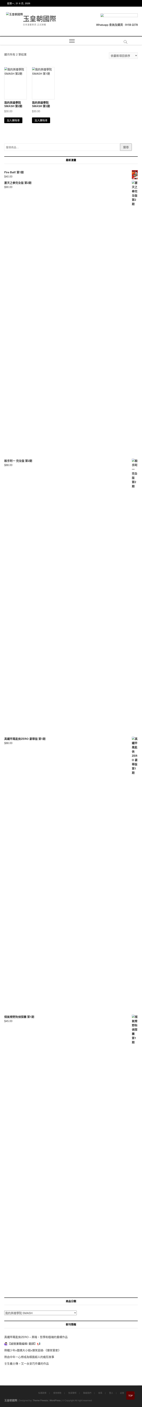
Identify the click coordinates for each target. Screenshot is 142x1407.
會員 (100, 1392)
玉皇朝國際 (39, 19)
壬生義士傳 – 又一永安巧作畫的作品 (26, 1363)
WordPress (55, 1400)
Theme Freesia (40, 1400)
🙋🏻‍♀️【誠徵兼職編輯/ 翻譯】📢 (22, 1343)
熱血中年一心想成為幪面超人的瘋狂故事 (29, 1357)
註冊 (122, 1392)
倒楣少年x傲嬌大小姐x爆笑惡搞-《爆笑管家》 (32, 1350)
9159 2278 (131, 25)
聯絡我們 (87, 1392)
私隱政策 (42, 1392)
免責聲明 (72, 1392)
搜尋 (126, 147)
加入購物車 (13, 120)
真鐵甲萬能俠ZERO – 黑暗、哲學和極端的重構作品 (36, 1337)
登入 (111, 1392)
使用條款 (57, 1392)
